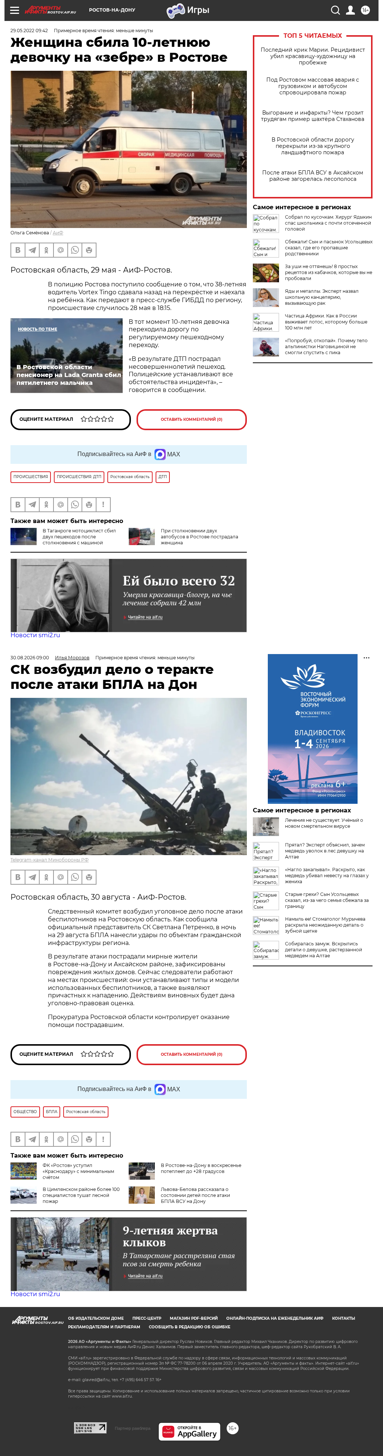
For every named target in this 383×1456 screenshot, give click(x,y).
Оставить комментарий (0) (192, 419)
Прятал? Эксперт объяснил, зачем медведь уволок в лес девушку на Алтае (325, 851)
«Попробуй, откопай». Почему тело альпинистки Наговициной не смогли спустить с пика (326, 346)
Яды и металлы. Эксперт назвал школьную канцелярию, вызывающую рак (322, 297)
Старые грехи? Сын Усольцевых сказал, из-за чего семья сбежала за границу (327, 900)
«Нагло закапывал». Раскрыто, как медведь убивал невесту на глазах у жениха (327, 875)
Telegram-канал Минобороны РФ (49, 860)
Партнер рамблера (132, 1428)
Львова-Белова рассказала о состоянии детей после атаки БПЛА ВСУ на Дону (195, 1195)
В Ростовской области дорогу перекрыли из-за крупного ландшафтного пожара (313, 146)
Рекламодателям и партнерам (104, 1327)
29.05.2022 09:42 (29, 30)
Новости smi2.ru (35, 635)
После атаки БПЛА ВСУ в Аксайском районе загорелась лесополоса (312, 176)
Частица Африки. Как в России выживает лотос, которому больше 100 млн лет (326, 322)
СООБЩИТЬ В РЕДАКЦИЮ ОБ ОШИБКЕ (189, 1327)
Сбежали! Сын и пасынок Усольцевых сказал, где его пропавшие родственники (329, 247)
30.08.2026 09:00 (29, 657)
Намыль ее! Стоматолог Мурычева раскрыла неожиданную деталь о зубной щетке (325, 925)
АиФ (58, 232)
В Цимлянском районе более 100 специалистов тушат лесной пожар (81, 1195)
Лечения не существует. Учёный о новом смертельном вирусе (324, 823)
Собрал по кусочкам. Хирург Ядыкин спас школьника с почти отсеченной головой (328, 223)
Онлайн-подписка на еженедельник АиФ (275, 1318)
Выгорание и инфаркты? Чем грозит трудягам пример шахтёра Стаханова (312, 116)
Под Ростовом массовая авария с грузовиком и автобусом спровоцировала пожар (312, 86)
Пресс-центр (146, 1318)
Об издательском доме (96, 1318)
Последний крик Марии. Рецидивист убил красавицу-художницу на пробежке (313, 56)
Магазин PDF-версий (194, 1318)
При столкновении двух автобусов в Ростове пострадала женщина (199, 536)
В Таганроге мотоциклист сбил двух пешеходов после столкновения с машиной (79, 536)
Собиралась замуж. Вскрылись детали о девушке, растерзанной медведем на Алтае (323, 949)
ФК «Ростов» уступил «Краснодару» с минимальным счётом (78, 1171)
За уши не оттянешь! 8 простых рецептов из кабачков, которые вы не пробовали (328, 272)
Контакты (343, 1318)
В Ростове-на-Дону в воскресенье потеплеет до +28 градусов (201, 1168)
